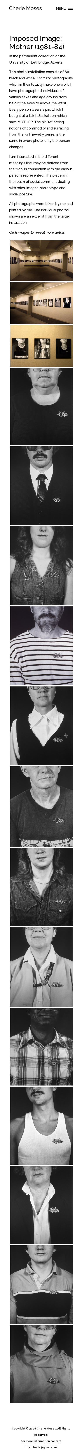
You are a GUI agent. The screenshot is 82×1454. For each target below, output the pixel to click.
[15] (41, 1284)
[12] (41, 1047)
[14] (41, 1205)
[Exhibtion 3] (41, 346)
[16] (41, 1364)
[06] (41, 565)
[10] (41, 887)
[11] (41, 967)
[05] (41, 485)
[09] (41, 806)
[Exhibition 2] (41, 303)
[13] (41, 1126)
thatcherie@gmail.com (41, 1447)
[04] (41, 406)
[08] (41, 725)
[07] (41, 645)
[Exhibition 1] (41, 260)
